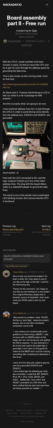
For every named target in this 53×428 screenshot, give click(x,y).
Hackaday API (40, 413)
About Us (9, 410)
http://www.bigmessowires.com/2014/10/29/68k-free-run (25, 86)
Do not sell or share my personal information (26, 416)
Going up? (27, 403)
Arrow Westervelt (19, 313)
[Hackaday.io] (12, 4)
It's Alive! (46, 229)
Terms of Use (12, 413)
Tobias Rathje (14, 41)
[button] (47, 4)
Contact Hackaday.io (24, 410)
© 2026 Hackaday (26, 421)
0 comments (46, 233)
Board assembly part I (13, 229)
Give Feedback (42, 410)
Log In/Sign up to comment (16, 266)
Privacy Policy (26, 413)
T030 (34, 30)
